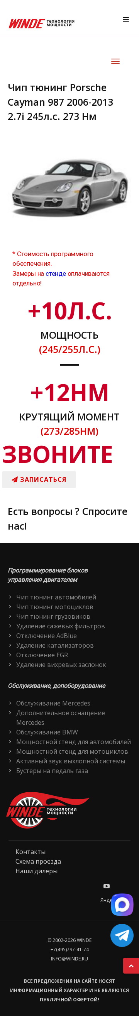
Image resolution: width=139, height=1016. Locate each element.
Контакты (30, 851)
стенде (56, 273)
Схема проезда (38, 861)
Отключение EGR (42, 655)
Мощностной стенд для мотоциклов (72, 751)
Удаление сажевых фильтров (60, 626)
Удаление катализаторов (55, 645)
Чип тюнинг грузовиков (53, 616)
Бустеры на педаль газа (52, 770)
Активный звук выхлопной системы (70, 761)
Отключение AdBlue (46, 635)
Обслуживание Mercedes (53, 703)
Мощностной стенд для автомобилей (73, 742)
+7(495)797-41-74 (70, 949)
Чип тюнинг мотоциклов (54, 607)
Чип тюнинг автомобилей (56, 597)
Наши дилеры (36, 871)
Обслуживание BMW (47, 732)
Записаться (42, 479)
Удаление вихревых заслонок (61, 664)
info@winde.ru (69, 958)
